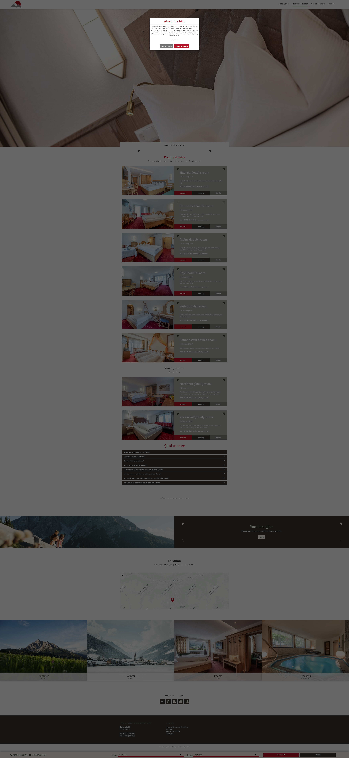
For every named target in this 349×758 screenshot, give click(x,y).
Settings (173, 40)
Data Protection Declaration (181, 34)
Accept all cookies (182, 46)
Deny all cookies (166, 46)
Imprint (177, 35)
